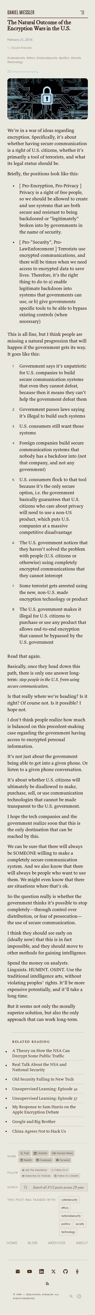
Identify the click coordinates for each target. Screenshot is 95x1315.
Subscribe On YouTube (37, 1175)
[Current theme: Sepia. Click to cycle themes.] (79, 1296)
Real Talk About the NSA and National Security (39, 1067)
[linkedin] (41, 1271)
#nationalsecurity (47, 57)
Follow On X (61, 1170)
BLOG (33, 1243)
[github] (65, 1271)
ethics (64, 1208)
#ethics (31, 57)
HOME (12, 1243)
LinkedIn (42, 1153)
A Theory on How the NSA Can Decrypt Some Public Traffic (41, 1053)
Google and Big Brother (34, 1121)
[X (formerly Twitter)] (53, 1271)
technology (68, 1232)
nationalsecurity (71, 1216)
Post (26, 1153)
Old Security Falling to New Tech (43, 1079)
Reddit (28, 1160)
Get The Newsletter (36, 1170)
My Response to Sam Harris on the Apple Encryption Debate (44, 1109)
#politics (64, 57)
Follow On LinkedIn (68, 1175)
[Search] (71, 1296)
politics (65, 1224)
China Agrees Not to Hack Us (39, 1131)
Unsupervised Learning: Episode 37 (44, 1098)
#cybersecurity (16, 57)
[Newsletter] (18, 1271)
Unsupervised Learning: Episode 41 (45, 1088)
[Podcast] (77, 1271)
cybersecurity (69, 1200)
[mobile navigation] (82, 12)
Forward (65, 1160)
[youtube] (29, 1271)
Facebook (45, 1160)
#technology (15, 62)
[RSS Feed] (47, 1283)
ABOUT (82, 1243)
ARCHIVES (56, 1243)
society (80, 1224)
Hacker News (62, 1153)
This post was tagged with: (32, 1199)
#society (76, 57)
